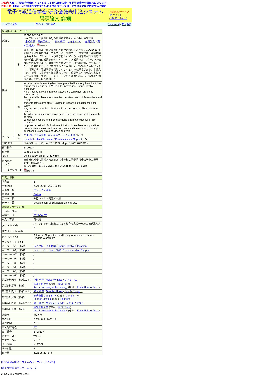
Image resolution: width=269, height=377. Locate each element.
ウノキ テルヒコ (73, 291)
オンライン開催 (42, 190)
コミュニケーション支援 (61, 135)
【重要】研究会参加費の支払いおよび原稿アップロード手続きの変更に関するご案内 (59, 6)
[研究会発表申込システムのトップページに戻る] (28, 362)
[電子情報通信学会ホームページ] (19, 368)
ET (35, 211)
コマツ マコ (70, 279)
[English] (126, 24)
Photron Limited (42, 299)
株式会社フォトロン (44, 295)
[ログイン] (115, 15)
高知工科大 (44, 41)
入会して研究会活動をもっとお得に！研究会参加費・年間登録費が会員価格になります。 (59, 2)
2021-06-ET (40, 215)
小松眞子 (30, 41)
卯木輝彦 (60, 41)
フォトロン (74, 41)
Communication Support (68, 139)
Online (37, 194)
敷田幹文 (90, 41)
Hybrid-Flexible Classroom (38, 139)
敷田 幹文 (38, 303)
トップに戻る (9, 24)
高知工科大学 (40, 284)
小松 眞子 (38, 279)
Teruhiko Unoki (54, 291)
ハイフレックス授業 (35, 135)
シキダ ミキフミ (75, 303)
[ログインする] (38, 45)
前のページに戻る (46, 24)
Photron (64, 299)
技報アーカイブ (118, 18)
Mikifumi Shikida (55, 303)
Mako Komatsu (54, 279)
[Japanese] (113, 24)
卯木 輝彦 (38, 291)
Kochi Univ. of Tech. (88, 287)
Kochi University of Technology (50, 287)
